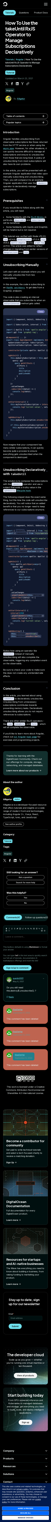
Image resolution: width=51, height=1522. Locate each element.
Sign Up (10, 1162)
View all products (25, 1375)
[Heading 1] (26, 929)
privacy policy (22, 1489)
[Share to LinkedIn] (17, 83)
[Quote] (39, 929)
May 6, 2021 (18, 981)
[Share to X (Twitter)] (6, 83)
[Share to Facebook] (12, 83)
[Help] (45, 931)
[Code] (9, 931)
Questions (24, 12)
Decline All (25, 1513)
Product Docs (41, 12)
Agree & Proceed (25, 1508)
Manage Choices (25, 1518)
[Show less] (43, 979)
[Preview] (42, 931)
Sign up (25, 1422)
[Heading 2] (28, 929)
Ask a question (25, 877)
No (25, 903)
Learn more (12, 1220)
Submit (15, 1326)
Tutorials (9, 12)
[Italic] (9, 929)
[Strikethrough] (15, 929)
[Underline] (12, 929)
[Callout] (42, 929)
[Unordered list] (34, 929)
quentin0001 (18, 978)
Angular (20, 59)
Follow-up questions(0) (36, 917)
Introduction (11, 132)
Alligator (21, 98)
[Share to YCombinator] (22, 83)
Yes (25, 898)
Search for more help (25, 882)
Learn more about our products (22, 770)
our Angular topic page (25, 736)
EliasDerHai (17, 1009)
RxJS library (37, 217)
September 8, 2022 (21, 1013)
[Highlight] (23, 929)
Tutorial (10, 72)
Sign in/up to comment (17, 967)
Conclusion (11, 688)
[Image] (20, 929)
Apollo (15, 287)
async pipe (8, 148)
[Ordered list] (37, 929)
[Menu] (46, 4)
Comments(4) (13, 917)
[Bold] (6, 929)
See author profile (13, 824)
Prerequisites (13, 201)
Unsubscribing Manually (21, 265)
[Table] (6, 931)
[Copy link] (27, 83)
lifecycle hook (24, 490)
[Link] (17, 929)
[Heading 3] (31, 929)
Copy (40, 311)
